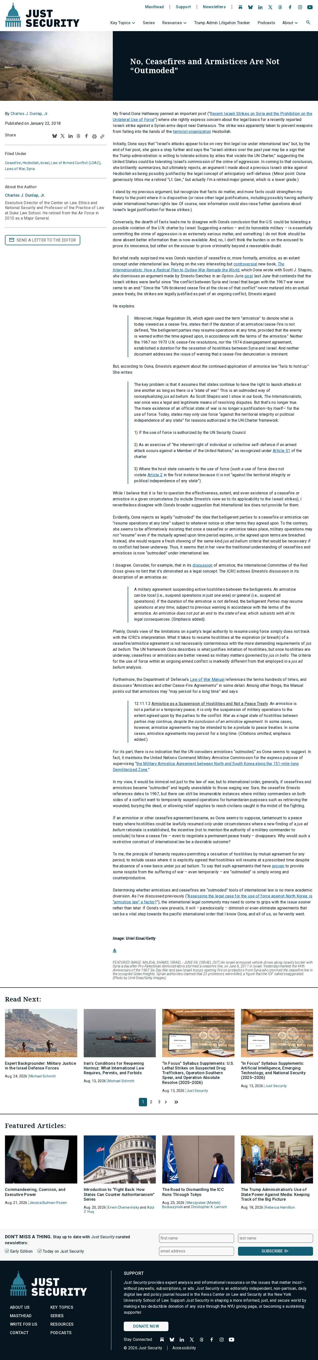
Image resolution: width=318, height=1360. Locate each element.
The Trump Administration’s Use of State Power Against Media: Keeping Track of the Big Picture (275, 1194)
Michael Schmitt (42, 1076)
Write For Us (23, 1324)
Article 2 (155, 475)
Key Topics (120, 22)
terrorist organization (192, 131)
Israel (44, 163)
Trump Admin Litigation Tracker (222, 22)
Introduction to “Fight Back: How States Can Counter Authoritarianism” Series (119, 1194)
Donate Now (146, 1326)
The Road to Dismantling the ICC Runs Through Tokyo (193, 1192)
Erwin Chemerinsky (123, 1207)
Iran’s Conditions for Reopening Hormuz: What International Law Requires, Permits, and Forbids (114, 1068)
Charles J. (25, 195)
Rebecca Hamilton (280, 1207)
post (249, 276)
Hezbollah (31, 163)
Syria (31, 169)
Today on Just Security (63, 1251)
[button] (309, 23)
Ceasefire (13, 163)
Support (183, 7)
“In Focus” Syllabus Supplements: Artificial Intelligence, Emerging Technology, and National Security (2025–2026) (273, 1070)
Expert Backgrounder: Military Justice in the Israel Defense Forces (40, 1065)
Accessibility (184, 1348)
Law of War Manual (207, 679)
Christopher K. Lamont (209, 1207)
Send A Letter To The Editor (46, 240)
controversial (245, 264)
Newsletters (214, 7)
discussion (202, 565)
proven (278, 866)
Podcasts (266, 22)
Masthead (154, 7)
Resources (172, 22)
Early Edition (21, 1251)
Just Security (197, 1091)
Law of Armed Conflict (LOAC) (75, 163)
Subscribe (272, 1251)
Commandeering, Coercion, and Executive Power (35, 1192)
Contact (19, 1332)
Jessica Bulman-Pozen (48, 1203)
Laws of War (15, 169)
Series (149, 22)
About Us (20, 1307)
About (287, 22)
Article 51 (281, 450)
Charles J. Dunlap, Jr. (29, 113)
